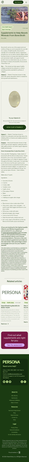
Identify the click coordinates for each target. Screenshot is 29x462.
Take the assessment (14, 345)
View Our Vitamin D (14, 127)
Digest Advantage (6, 29)
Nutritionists (14, 398)
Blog (14, 412)
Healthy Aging (10, 302)
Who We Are (14, 395)
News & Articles (14, 415)
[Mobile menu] (26, 2)
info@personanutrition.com (15, 374)
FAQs (14, 419)
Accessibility (14, 432)
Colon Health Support (7, 27)
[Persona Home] (2, 2)
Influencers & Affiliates (14, 400)
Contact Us (14, 417)
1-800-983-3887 (11, 370)
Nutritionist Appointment (14, 410)
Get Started (18, 2)
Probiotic (3, 142)
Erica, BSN (3, 38)
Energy (3, 302)
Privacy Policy (14, 427)
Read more (4, 324)
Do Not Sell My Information (14, 434)
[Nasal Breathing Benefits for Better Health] (11, 292)
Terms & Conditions (14, 430)
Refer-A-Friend (14, 402)
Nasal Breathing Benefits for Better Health (10, 307)
